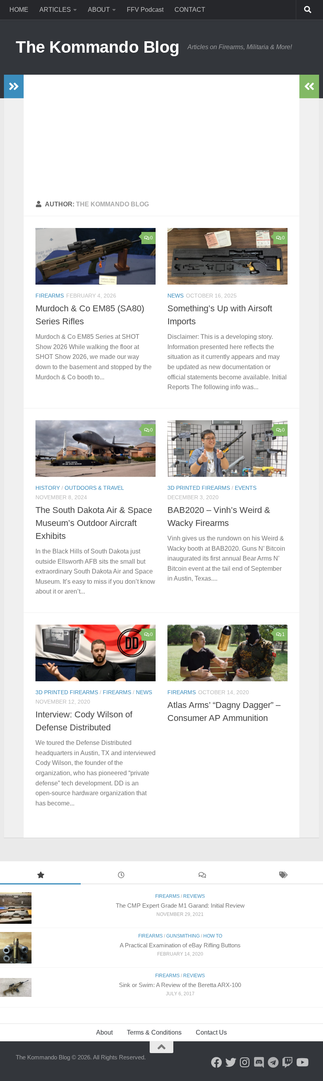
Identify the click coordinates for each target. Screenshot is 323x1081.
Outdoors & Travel (94, 488)
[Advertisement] (161, 134)
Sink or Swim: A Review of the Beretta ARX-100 (180, 985)
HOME (18, 9)
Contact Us (211, 1032)
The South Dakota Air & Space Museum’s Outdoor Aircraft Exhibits (93, 523)
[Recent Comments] (202, 876)
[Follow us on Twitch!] (287, 1062)
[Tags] (282, 876)
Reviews (194, 896)
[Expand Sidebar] (14, 86)
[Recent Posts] (121, 876)
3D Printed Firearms (198, 488)
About (104, 1032)
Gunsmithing (183, 936)
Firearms (49, 295)
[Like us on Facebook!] (216, 1062)
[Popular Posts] (40, 876)
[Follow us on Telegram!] (273, 1062)
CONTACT (189, 9)
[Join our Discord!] (259, 1062)
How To (212, 936)
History (47, 488)
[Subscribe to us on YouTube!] (301, 1062)
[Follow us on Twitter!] (230, 1062)
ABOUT (99, 9)
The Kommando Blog (98, 47)
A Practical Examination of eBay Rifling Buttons (180, 945)
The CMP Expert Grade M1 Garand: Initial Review (180, 905)
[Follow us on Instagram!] (245, 1062)
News (175, 295)
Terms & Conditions (154, 1032)
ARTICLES (55, 9)
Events (245, 488)
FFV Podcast (145, 9)
